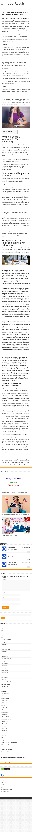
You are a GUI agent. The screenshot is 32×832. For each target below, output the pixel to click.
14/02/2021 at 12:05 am (26, 547)
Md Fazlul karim (11, 547)
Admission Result (7, 639)
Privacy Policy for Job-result (7, 789)
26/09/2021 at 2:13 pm (26, 562)
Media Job (4, 700)
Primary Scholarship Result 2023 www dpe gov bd (14, 492)
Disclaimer (3, 784)
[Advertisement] (16, 815)
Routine (4, 726)
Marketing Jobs (5, 698)
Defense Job (5, 663)
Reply (29, 551)
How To (4, 679)
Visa (3, 747)
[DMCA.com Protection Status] (5, 769)
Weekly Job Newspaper (7, 749)
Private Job (4, 714)
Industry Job (5, 686)
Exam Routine (5, 672)
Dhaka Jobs (4, 665)
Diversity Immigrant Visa (7, 667)
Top (3, 737)
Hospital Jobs (5, 677)
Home (2, 787)
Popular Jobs (5, 712)
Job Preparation (5, 693)
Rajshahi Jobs (5, 721)
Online (6, 452)
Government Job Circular (7, 674)
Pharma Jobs (5, 709)
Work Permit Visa (6, 751)
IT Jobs (3, 688)
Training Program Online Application (10, 742)
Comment (4, 579)
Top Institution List (6, 740)
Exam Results (5, 670)
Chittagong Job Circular (7, 658)
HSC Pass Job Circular (7, 681)
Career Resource (6, 656)
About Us (3, 780)
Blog (3, 654)
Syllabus (4, 735)
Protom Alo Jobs (5, 716)
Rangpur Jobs (5, 723)
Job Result (16, 3)
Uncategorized (5, 744)
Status (3, 733)
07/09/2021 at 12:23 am (26, 554)
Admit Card (4, 642)
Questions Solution (6, 719)
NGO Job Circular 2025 (7, 702)
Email (3, 597)
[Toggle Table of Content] (14, 132)
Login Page (4, 695)
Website (3, 602)
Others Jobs (4, 707)
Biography (4, 651)
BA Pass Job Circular (6, 647)
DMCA (2, 786)
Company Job (5, 660)
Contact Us (3, 782)
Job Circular (4, 691)
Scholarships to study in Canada (10, 535)
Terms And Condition (5, 791)
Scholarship (4, 728)
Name (3, 592)
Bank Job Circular (6, 649)
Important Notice (6, 684)
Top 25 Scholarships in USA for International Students (15, 514)
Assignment (4, 644)
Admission (4, 637)
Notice (3, 705)
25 (2, 628)
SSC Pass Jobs (5, 730)
